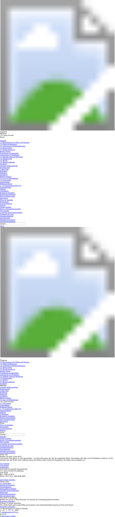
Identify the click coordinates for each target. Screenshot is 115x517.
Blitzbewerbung (5, 177)
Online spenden (5, 207)
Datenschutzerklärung (7, 195)
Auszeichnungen (6, 204)
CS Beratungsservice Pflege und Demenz (14, 142)
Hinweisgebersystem (7, 196)
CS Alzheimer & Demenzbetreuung (12, 146)
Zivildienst (4, 175)
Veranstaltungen (5, 187)
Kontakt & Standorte (7, 193)
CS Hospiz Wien (6, 148)
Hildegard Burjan (6, 184)
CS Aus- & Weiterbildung (9, 178)
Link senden (4, 465)
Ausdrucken (4, 467)
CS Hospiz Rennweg (7, 150)
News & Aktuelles (6, 200)
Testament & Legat (6, 214)
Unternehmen (5, 182)
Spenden (3, 141)
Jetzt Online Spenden (7, 480)
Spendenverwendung (7, 220)
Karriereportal (5, 168)
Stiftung (3, 189)
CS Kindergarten (6, 159)
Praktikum (3, 171)
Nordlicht (3, 164)
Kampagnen (4, 202)
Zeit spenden (4, 211)
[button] (1, 359)
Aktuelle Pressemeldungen (9, 491)
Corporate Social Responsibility (11, 212)
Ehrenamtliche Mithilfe (8, 489)
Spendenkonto (5, 218)
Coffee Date (4, 169)
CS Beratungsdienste (7, 162)
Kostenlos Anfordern (7, 501)
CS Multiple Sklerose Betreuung (11, 157)
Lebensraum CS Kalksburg (9, 155)
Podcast (3, 205)
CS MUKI (4, 160)
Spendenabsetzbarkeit (7, 221)
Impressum (4, 198)
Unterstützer (4, 191)
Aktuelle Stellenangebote (9, 166)
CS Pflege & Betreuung (8, 144)
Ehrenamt (3, 173)
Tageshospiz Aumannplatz (9, 153)
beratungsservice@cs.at (10, 512)
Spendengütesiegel (6, 216)
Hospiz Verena (5, 151)
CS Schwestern (5, 180)
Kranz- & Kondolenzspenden (10, 209)
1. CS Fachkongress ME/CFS (10, 186)
